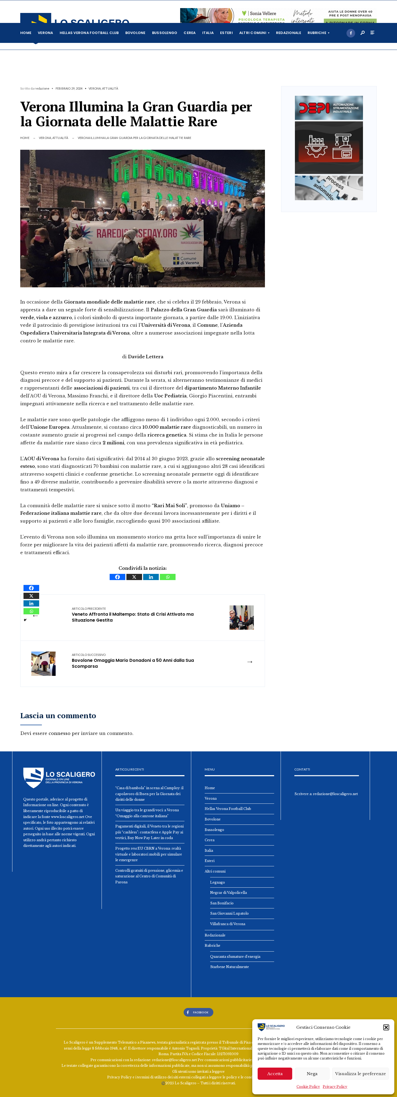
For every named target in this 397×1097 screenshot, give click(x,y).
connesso (59, 733)
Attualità (110, 88)
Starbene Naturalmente (229, 967)
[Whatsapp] (168, 577)
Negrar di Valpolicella (228, 893)
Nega (312, 1073)
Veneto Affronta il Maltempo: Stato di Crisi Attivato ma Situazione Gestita (133, 615)
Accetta (275, 1073)
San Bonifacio (222, 903)
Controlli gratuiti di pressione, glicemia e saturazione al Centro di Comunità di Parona (149, 876)
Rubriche (317, 32)
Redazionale (288, 32)
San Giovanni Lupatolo (229, 913)
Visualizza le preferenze (360, 1073)
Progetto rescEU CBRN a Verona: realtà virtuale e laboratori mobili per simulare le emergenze (148, 854)
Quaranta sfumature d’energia (235, 957)
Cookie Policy (308, 1087)
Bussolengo (164, 32)
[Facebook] (350, 33)
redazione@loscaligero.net (335, 794)
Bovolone (135, 32)
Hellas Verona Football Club (89, 32)
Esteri (226, 32)
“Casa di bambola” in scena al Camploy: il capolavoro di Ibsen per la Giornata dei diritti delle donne (149, 794)
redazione (42, 88)
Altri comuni (252, 32)
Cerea (190, 32)
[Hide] (25, 620)
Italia (208, 32)
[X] (134, 577)
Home (25, 32)
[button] (386, 1027)
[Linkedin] (151, 577)
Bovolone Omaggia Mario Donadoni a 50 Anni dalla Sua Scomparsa (133, 661)
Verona (45, 32)
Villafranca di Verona (227, 924)
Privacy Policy (335, 1087)
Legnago (217, 882)
